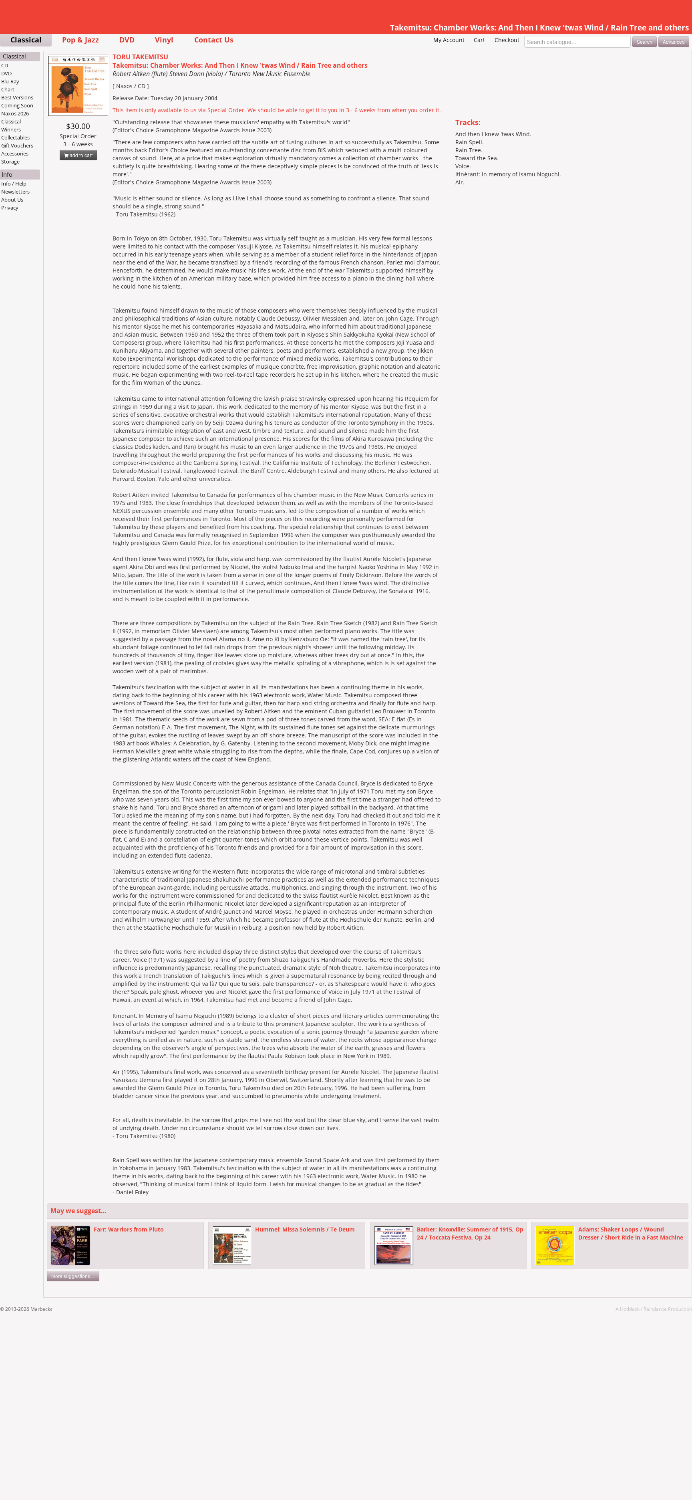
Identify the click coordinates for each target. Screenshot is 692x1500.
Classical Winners (11, 125)
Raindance (655, 1309)
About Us (12, 199)
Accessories (14, 153)
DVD (127, 39)
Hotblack (630, 1309)
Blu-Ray (10, 81)
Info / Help (13, 183)
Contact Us (213, 39)
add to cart (80, 154)
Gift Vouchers (17, 145)
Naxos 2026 (15, 113)
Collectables (15, 137)
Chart (7, 89)
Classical (26, 39)
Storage (10, 161)
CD (4, 65)
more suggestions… (73, 1275)
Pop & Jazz (80, 39)
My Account (449, 40)
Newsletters (15, 191)
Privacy (9, 207)
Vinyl (164, 39)
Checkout (507, 40)
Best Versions (17, 97)
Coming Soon (17, 105)
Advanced (674, 41)
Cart (479, 40)
